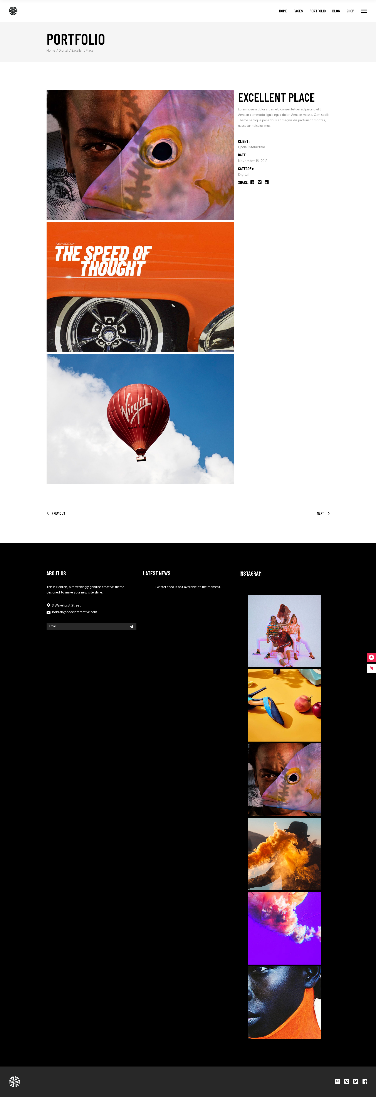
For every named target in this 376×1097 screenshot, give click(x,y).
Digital (243, 174)
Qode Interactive (251, 147)
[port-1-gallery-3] (140, 419)
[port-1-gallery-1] (140, 155)
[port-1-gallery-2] (140, 287)
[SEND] (131, 626)
